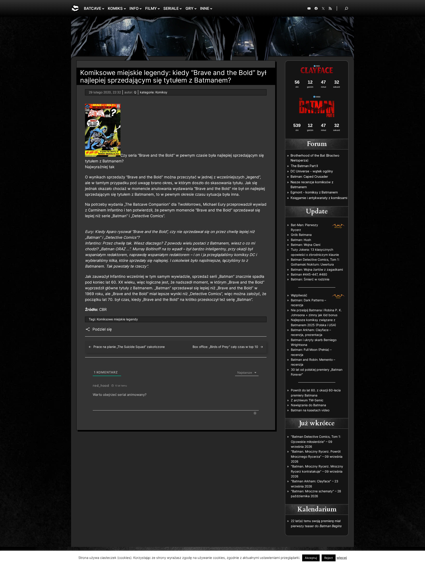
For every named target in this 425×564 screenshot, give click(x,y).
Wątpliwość (299, 295)
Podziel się (102, 329)
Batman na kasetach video (310, 410)
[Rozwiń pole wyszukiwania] (346, 8)
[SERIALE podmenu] (181, 8)
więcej (341, 558)
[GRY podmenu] (195, 8)
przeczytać (186, 177)
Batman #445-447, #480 (309, 274)
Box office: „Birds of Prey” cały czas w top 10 (225, 347)
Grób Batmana (301, 235)
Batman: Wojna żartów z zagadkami (317, 269)
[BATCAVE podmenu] (103, 8)
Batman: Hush (301, 240)
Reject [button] (328, 558)
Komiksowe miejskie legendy (117, 319)
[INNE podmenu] (211, 8)
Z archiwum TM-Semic (307, 400)
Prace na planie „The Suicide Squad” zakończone (129, 347)
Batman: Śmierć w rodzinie (310, 279)
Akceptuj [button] (311, 558)
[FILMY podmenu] (159, 8)
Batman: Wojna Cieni (305, 245)
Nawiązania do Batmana (308, 405)
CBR (103, 309)
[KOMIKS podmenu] (125, 8)
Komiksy (161, 92)
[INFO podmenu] (140, 8)
